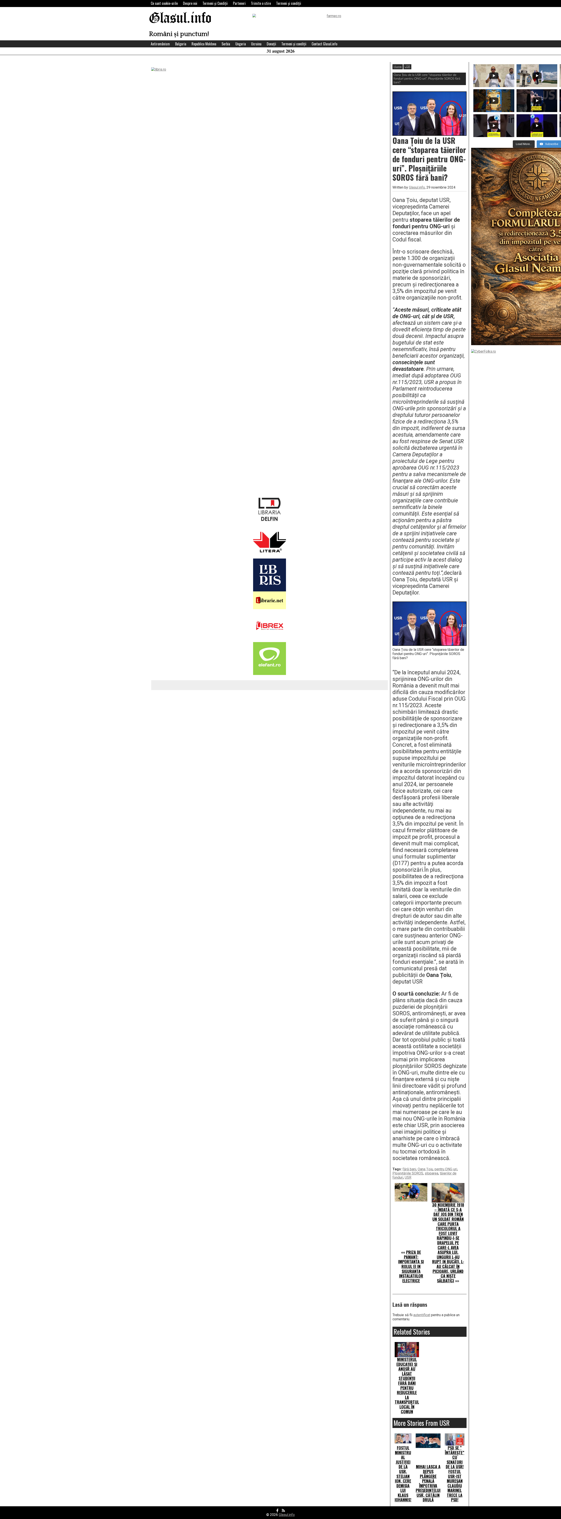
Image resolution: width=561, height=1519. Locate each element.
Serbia (226, 43)
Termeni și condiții (288, 3)
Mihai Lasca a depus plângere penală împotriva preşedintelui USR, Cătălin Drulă (428, 1483)
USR (407, 66)
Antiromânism (160, 43)
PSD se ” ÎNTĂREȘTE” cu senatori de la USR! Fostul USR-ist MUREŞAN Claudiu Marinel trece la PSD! (454, 1474)
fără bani (409, 1169)
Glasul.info (180, 18)
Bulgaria (180, 43)
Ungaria (240, 43)
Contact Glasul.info (324, 43)
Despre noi (190, 3)
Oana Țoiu (425, 1169)
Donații (271, 43)
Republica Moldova (204, 43)
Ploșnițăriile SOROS (407, 1173)
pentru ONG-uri (446, 1169)
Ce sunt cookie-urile (164, 3)
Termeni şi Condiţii (215, 3)
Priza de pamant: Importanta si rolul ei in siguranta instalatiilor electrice (411, 1266)
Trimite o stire (261, 3)
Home (398, 66)
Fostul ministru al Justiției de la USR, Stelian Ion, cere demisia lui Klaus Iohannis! (403, 1474)
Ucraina (256, 43)
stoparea (431, 1173)
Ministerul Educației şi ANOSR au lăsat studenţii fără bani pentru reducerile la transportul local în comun (407, 1385)
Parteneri (239, 3)
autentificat (421, 1315)
